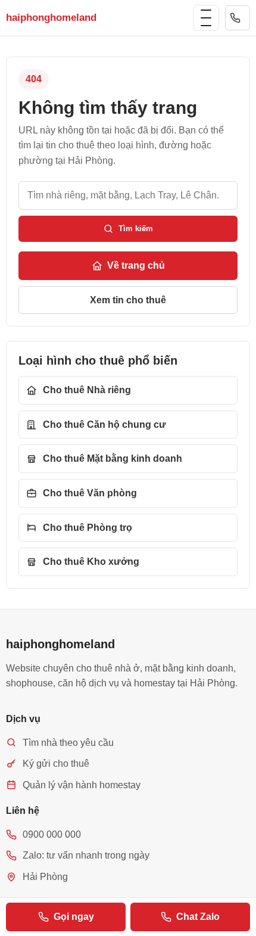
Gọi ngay (74, 917)
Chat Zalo (198, 917)
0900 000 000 (237, 17)
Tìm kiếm (135, 228)
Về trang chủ (136, 265)
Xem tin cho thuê (128, 300)
